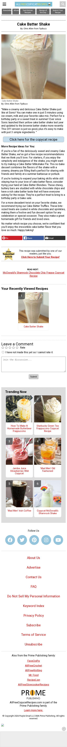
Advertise (33, 567)
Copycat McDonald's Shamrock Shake (47, 512)
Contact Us (33, 577)
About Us (33, 558)
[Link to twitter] (22, 540)
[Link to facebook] (10, 540)
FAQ (33, 587)
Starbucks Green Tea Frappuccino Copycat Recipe (47, 429)
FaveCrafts (33, 660)
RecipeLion (33, 679)
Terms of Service (33, 635)
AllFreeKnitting (33, 670)
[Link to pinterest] (34, 540)
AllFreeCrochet (33, 665)
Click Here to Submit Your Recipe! (40, 257)
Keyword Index (33, 606)
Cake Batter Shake (33, 326)
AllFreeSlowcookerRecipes (33, 684)
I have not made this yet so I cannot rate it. (29, 352)
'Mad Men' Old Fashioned (47, 469)
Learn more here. (33, 710)
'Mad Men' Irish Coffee (19, 511)
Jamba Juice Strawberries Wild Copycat (19, 471)
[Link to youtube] (58, 540)
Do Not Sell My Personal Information (33, 596)
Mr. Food (34, 675)
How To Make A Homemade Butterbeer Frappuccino (19, 429)
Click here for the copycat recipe (33, 139)
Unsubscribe (33, 644)
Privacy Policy (33, 615)
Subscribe (33, 625)
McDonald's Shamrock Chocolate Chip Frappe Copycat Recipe (33, 274)
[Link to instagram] (46, 540)
